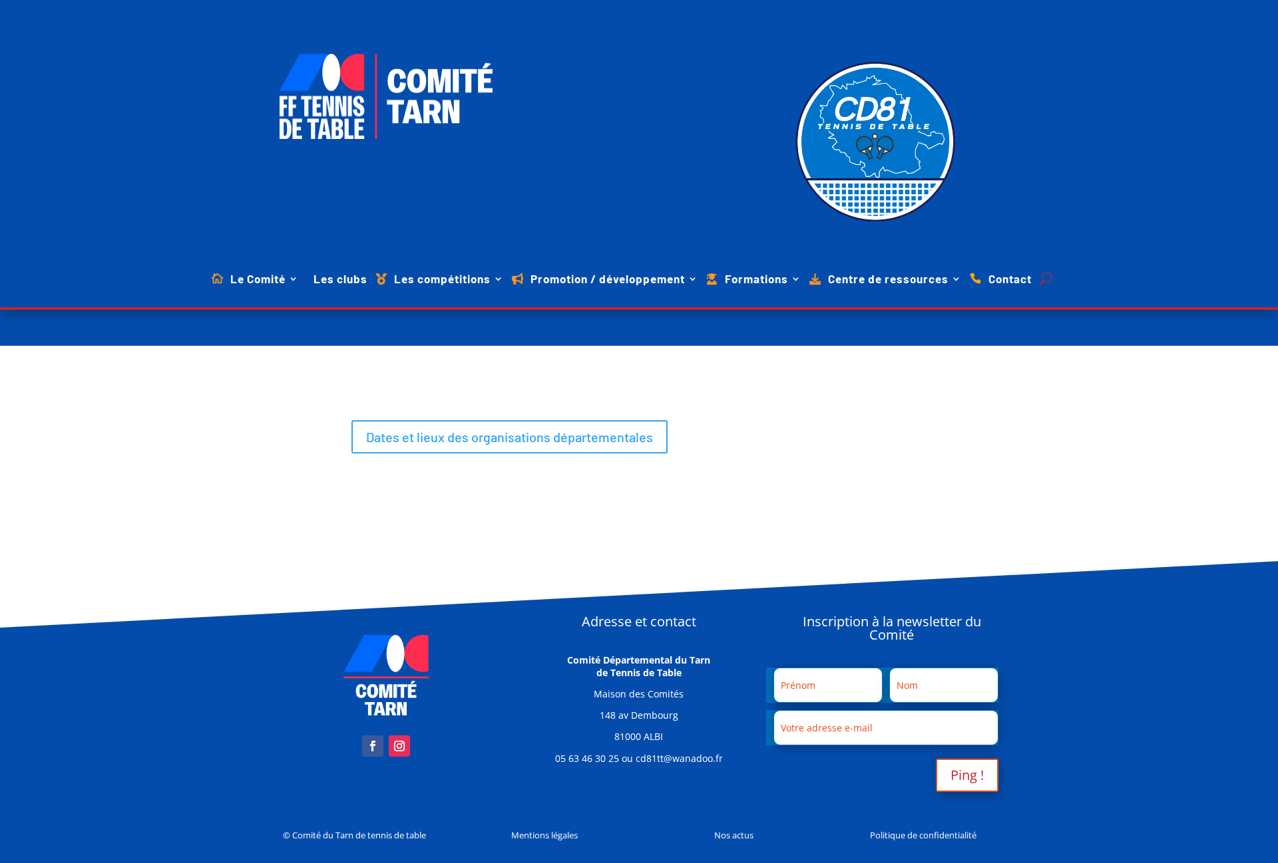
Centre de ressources (888, 279)
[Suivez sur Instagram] (399, 746)
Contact (1010, 279)
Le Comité (258, 279)
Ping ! (967, 775)
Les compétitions (442, 279)
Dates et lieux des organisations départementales (509, 437)
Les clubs (340, 279)
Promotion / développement (608, 279)
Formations (756, 279)
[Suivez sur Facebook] (372, 746)
